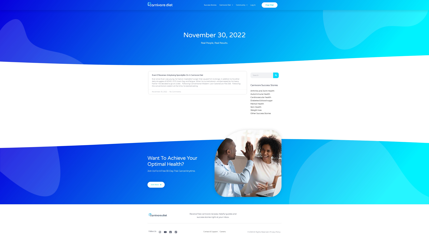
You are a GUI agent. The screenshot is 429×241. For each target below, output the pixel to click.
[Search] (276, 75)
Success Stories (210, 5)
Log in (253, 5)
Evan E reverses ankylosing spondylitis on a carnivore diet (177, 75)
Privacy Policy (275, 232)
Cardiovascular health (260, 97)
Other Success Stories (260, 113)
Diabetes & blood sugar (261, 100)
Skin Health (255, 107)
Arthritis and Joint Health (262, 91)
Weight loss (256, 110)
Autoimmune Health (260, 94)
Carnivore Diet (225, 5)
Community (240, 5)
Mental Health (257, 104)
